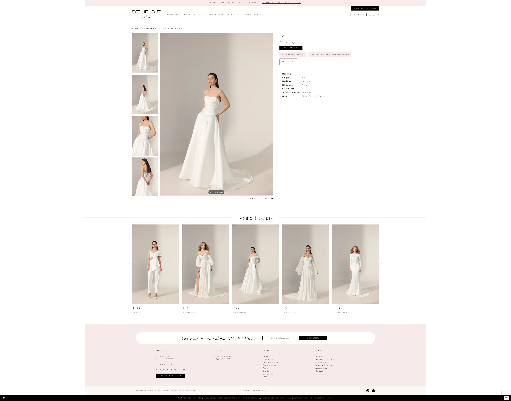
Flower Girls (268, 359)
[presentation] (155, 264)
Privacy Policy (322, 362)
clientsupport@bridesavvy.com (170, 369)
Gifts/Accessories (271, 362)
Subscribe (313, 338)
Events (266, 371)
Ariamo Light (150, 28)
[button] (378, 15)
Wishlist (319, 356)
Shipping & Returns (324, 359)
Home (135, 28)
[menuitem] (173, 14)
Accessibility (321, 368)
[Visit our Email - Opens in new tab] (373, 390)
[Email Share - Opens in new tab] (272, 198)
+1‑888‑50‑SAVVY (165, 364)
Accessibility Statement (187, 390)
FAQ (265, 377)
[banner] (146, 14)
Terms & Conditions (324, 365)
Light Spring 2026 (172, 28)
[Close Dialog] (4, 398)
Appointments (269, 365)
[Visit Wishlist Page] (374, 15)
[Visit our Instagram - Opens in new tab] (367, 390)
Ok (506, 397)
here (330, 397)
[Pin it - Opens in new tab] (266, 198)
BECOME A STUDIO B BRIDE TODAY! (281, 3)
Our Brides (268, 374)
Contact (319, 371)
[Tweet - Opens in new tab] (260, 198)
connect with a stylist (171, 376)
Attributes (288, 61)
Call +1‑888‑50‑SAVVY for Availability (330, 54)
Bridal (266, 356)
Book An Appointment (293, 54)
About (266, 368)
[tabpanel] (145, 54)
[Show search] (370, 15)
